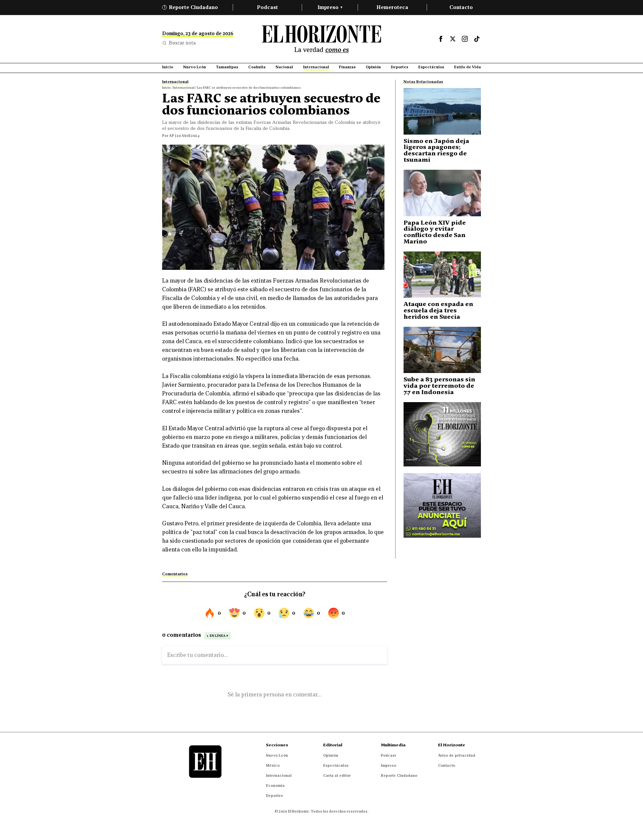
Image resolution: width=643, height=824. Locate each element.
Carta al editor (337, 775)
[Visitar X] (453, 39)
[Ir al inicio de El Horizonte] (321, 39)
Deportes (274, 795)
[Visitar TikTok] (477, 39)
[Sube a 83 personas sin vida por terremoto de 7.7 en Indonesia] (442, 350)
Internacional (279, 775)
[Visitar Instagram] (465, 39)
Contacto (461, 7)
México (273, 765)
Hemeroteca (392, 7)
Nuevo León (277, 755)
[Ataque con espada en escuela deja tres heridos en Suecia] (442, 274)
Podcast (267, 7)
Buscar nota (182, 43)
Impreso (329, 7)
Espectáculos (336, 765)
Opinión (330, 755)
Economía (275, 785)
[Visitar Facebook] (441, 39)
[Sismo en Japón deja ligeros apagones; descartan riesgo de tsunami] (442, 111)
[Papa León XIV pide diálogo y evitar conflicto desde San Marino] (442, 193)
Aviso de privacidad (456, 755)
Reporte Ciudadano (191, 7)
